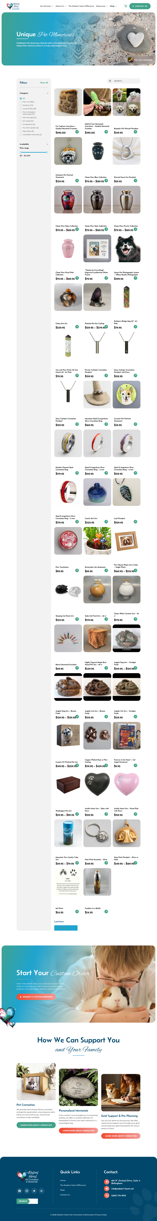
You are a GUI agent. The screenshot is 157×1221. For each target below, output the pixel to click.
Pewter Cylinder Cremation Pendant (96, 371)
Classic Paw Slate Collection (96, 226)
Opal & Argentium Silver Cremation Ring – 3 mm (95, 468)
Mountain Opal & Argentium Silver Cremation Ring (96, 420)
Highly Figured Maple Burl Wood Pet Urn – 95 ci (95, 663)
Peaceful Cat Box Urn (122, 1054)
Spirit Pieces (118, 1204)
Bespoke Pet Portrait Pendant (126, 128)
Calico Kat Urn (61, 323)
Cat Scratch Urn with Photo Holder (66, 1102)
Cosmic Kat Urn (91, 518)
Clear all (44, 83)
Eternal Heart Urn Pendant (125, 177)
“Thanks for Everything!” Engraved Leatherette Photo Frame (96, 272)
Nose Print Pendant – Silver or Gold (126, 858)
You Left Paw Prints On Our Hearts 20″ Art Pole (67, 371)
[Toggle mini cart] (125, 6)
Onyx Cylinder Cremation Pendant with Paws (124, 371)
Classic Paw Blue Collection (95, 177)
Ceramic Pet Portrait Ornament (122, 420)
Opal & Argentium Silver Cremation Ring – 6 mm (124, 468)
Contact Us (141, 6)
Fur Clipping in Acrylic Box (66, 957)
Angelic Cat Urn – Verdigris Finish (125, 712)
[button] (34, 93)
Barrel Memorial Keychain (66, 664)
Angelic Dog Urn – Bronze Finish (66, 712)
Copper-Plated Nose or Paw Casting (96, 761)
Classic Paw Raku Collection (67, 226)
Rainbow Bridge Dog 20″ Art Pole (125, 322)
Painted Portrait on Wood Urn (68, 1054)
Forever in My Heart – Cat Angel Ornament (124, 761)
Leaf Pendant (119, 518)
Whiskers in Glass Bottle (123, 957)
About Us (60, 6)
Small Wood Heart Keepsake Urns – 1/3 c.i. (96, 1151)
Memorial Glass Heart (122, 1103)
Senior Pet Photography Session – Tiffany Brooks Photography (126, 273)
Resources (100, 6)
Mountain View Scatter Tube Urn (67, 858)
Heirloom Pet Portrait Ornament (64, 176)
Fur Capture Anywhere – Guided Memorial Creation (66, 127)
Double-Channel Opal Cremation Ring (64, 468)
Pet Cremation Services (94, 957)
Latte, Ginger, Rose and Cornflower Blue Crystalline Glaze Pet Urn (66, 1149)
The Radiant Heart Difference (81, 6)
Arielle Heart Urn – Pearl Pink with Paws (126, 809)
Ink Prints (59, 908)
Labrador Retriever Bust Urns (96, 1201)
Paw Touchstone (62, 567)
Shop (112, 6)
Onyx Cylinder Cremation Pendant (66, 420)
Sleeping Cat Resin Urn (65, 616)
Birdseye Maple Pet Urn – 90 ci (96, 1102)
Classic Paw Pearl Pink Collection (65, 273)
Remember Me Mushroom (95, 567)
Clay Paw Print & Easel (123, 1006)
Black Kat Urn (61, 1006)
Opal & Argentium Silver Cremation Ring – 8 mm (65, 517)
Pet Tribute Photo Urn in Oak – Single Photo (126, 566)
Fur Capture (119, 908)
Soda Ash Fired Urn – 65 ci (95, 616)
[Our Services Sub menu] (53, 6)
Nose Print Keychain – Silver (96, 859)
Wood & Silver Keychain (123, 1152)
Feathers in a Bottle (93, 908)
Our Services (45, 6)
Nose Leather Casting (93, 1006)
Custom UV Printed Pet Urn (67, 762)
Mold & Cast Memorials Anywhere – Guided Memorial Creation (97, 126)
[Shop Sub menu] (116, 6)
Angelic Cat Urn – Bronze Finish (95, 712)
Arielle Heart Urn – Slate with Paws (97, 809)
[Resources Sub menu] (107, 6)
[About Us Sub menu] (65, 6)
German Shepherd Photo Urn (67, 1201)
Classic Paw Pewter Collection (126, 226)
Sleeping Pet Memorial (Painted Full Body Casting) (96, 1053)
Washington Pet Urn (64, 811)
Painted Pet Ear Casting (94, 323)
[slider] (20, 150)
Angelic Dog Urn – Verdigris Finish (125, 663)
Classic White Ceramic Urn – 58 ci (126, 614)
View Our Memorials (143, 60)
